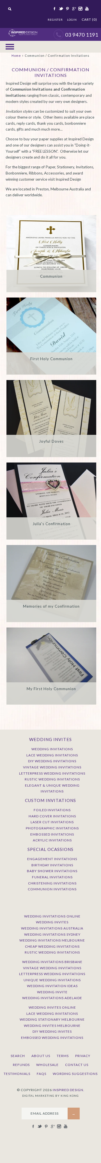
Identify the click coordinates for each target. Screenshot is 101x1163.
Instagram (80, 9)
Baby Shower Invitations (52, 871)
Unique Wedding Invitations (52, 980)
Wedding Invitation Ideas (52, 986)
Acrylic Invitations (52, 840)
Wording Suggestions (75, 1074)
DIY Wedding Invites (52, 1031)
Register (55, 19)
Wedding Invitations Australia (52, 928)
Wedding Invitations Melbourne (52, 940)
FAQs (41, 1074)
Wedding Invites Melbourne (52, 1025)
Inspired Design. (68, 1090)
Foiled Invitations (52, 810)
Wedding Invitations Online (52, 916)
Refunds (21, 1065)
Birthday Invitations (52, 865)
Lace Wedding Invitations (52, 755)
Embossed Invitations (52, 834)
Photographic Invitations (52, 828)
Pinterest (67, 9)
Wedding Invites (52, 922)
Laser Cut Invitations (52, 822)
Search (18, 1056)
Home (16, 55)
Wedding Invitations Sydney (52, 934)
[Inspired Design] (23, 31)
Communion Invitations (52, 889)
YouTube (86, 9)
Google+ (73, 9)
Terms (63, 1056)
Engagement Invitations (52, 859)
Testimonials (17, 1074)
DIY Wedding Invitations (52, 761)
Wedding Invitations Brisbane (52, 962)
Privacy (82, 1056)
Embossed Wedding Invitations (52, 1037)
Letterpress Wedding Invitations (52, 773)
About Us (40, 1056)
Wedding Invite (52, 992)
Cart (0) (89, 19)
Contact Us (76, 1065)
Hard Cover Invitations (52, 816)
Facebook (54, 9)
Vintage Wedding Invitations (52, 767)
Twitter (60, 9)
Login (72, 19)
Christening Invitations (52, 883)
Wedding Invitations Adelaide (52, 998)
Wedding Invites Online (52, 1007)
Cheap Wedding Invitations (52, 946)
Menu (10, 47)
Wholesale (47, 1065)
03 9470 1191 (81, 35)
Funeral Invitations (52, 877)
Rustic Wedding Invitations (52, 779)
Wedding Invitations (52, 749)
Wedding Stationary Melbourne (52, 1019)
